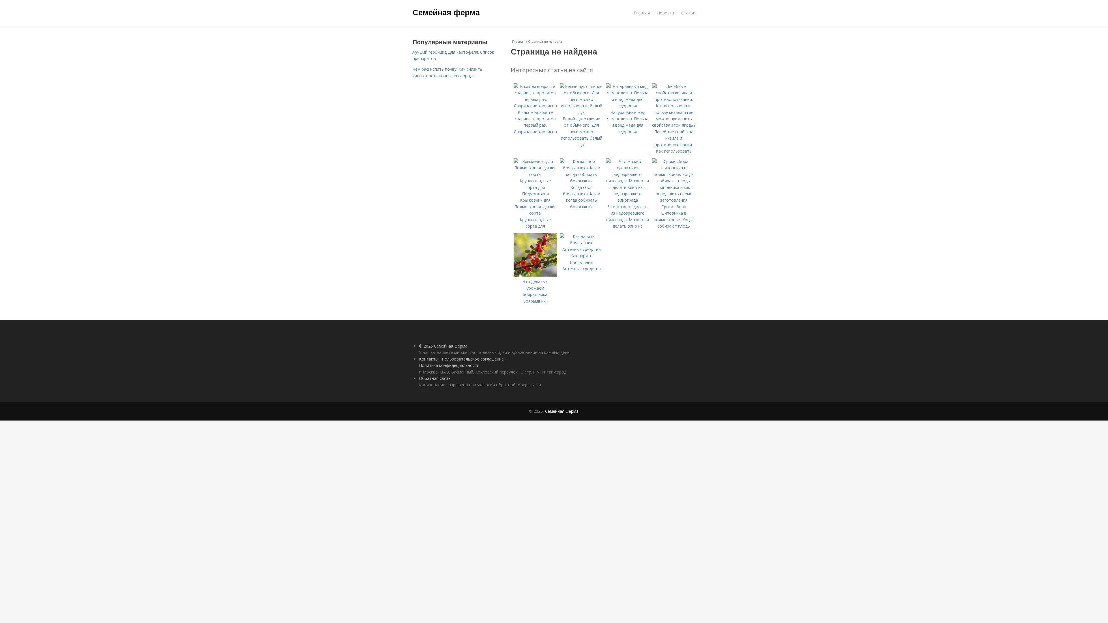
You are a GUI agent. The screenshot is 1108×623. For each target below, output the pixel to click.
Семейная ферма (446, 12)
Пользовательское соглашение (473, 359)
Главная (642, 13)
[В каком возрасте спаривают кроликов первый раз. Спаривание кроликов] (535, 105)
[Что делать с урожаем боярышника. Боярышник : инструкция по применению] (535, 275)
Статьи (688, 13)
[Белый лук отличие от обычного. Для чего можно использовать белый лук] (581, 112)
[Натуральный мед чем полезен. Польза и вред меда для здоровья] (627, 105)
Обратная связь (435, 378)
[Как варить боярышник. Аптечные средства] (581, 249)
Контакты (428, 359)
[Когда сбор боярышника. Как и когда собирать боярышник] (581, 180)
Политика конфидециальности (449, 365)
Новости (665, 13)
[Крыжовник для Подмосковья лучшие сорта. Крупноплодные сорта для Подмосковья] (535, 193)
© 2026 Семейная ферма (443, 346)
